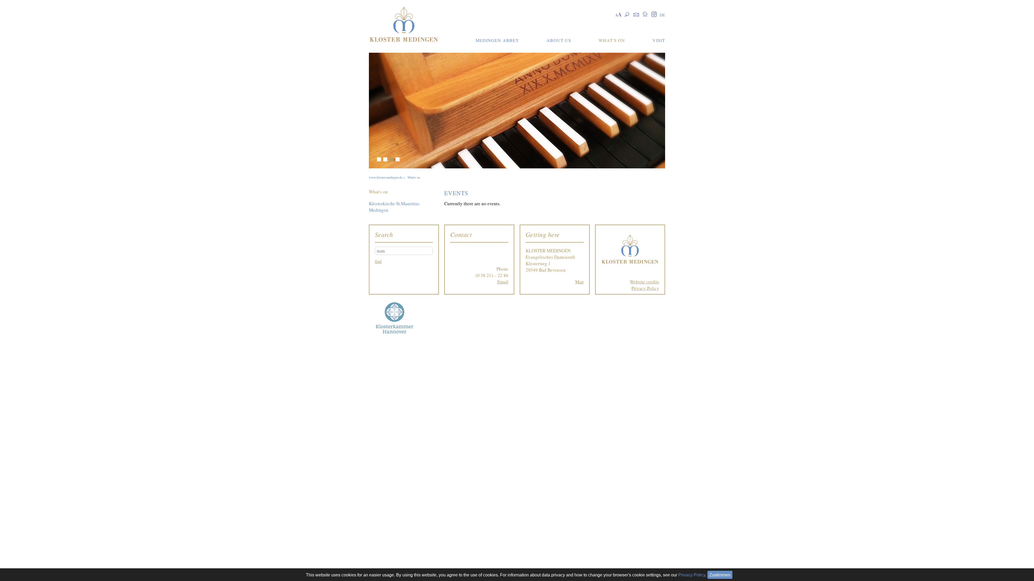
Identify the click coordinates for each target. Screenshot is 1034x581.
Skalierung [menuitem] (618, 14)
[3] (391, 159)
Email (502, 282)
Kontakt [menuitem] (636, 14)
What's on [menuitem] (378, 192)
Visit (658, 40)
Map (579, 282)
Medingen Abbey (497, 40)
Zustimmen (720, 574)
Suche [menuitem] (627, 14)
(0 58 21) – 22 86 (492, 275)
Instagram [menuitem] (654, 14)
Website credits (644, 282)
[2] (385, 159)
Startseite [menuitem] (645, 14)
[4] (398, 159)
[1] (379, 159)
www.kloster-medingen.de (385, 177)
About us (559, 40)
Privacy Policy (645, 288)
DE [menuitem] (662, 14)
